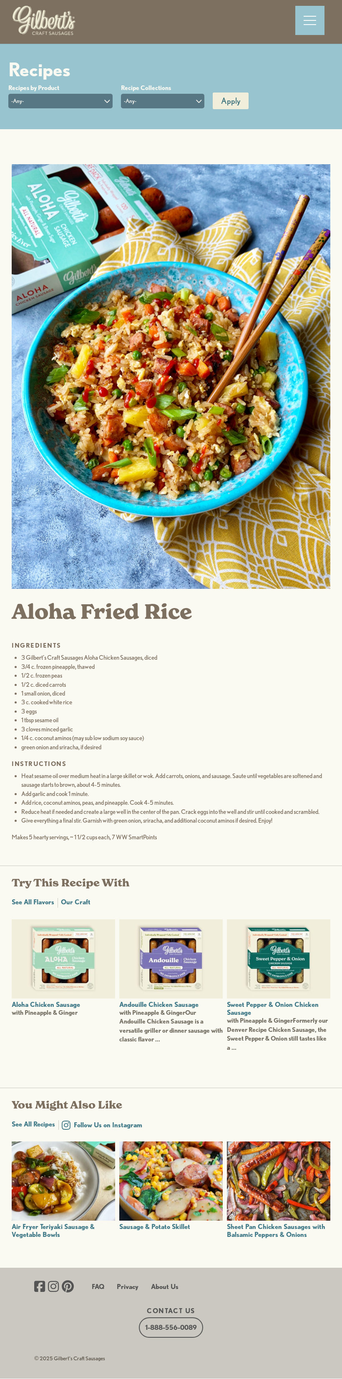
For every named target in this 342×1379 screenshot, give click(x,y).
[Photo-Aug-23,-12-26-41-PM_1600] (171, 586)
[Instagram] (53, 1287)
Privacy (127, 1287)
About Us (165, 1287)
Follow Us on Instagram (108, 1125)
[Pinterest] (68, 1287)
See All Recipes (33, 1124)
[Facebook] (39, 1287)
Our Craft (76, 902)
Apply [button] (230, 101)
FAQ (98, 1287)
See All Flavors (33, 902)
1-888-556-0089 (171, 1327)
